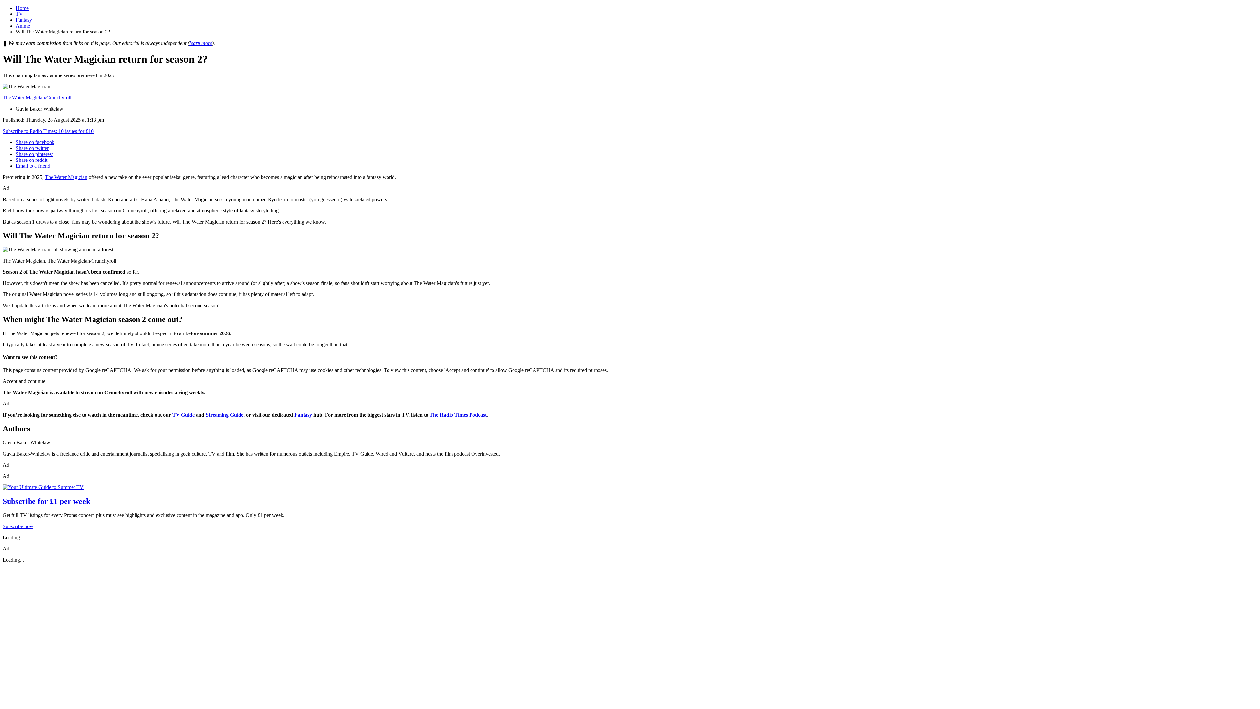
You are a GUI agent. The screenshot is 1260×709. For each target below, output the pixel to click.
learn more (200, 43)
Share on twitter (32, 148)
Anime (23, 26)
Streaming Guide (224, 415)
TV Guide (183, 415)
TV (19, 14)
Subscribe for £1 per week (46, 501)
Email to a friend (33, 166)
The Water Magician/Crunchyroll (37, 97)
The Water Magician (66, 177)
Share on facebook (35, 142)
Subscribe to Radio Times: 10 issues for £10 (48, 131)
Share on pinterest (34, 154)
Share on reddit (31, 160)
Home (22, 8)
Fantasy (24, 20)
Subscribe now (18, 526)
